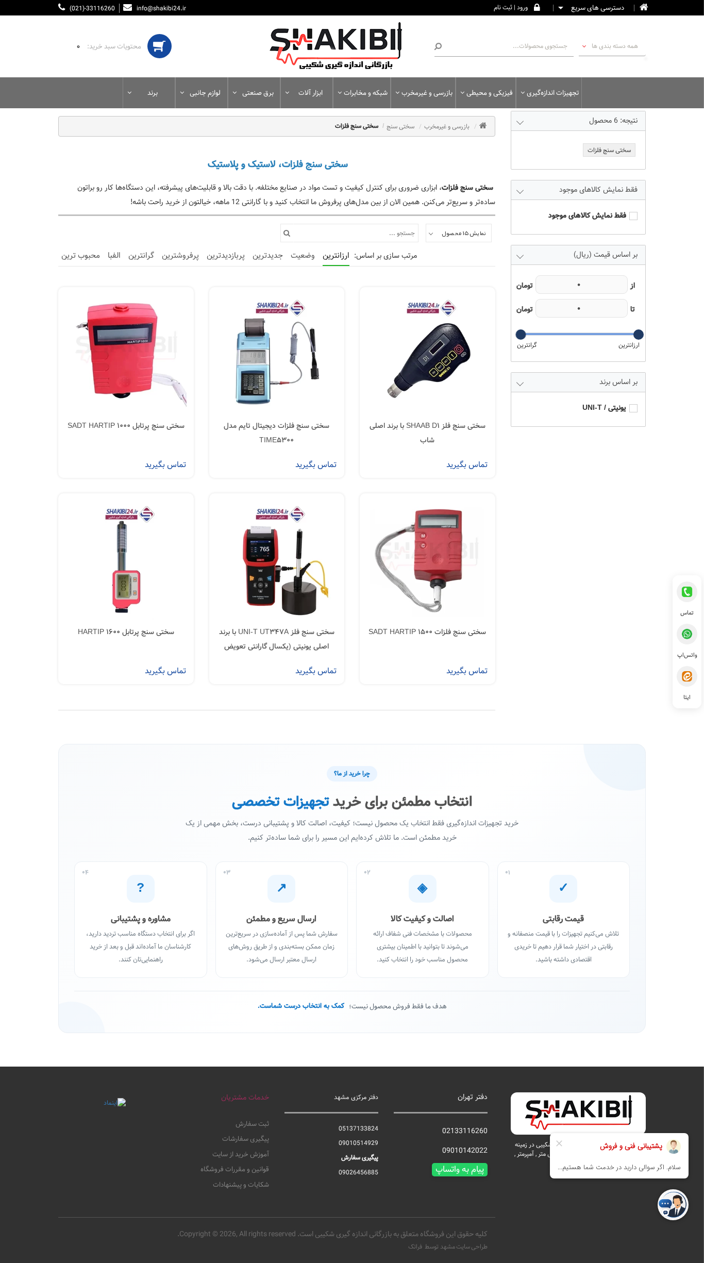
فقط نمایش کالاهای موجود (587, 215)
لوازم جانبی (205, 92)
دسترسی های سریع (596, 8)
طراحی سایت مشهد (464, 1246)
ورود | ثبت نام (511, 7)
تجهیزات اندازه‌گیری (553, 92)
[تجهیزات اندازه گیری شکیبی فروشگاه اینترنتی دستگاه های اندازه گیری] (341, 46)
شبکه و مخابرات (366, 92)
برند (152, 92)
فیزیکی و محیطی (489, 92)
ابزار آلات (310, 92)
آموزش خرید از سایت (240, 1155)
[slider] (638, 334)
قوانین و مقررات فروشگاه (234, 1170)
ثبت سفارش (252, 1124)
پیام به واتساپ (459, 1169)
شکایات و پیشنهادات (241, 1185)
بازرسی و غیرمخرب (426, 92)
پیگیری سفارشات (245, 1139)
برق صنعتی (258, 92)
